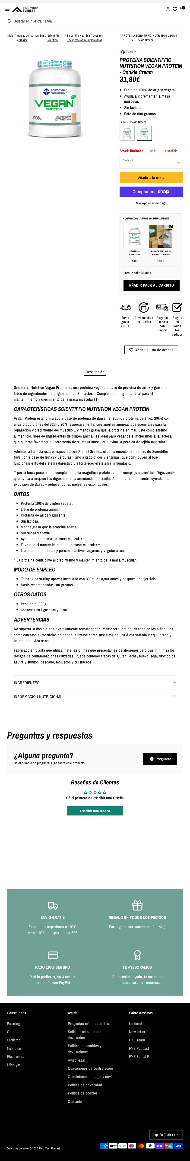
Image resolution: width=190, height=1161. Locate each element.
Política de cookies (83, 1093)
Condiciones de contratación (90, 1068)
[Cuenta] (168, 8)
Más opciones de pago (151, 203)
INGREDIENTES (26, 682)
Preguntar (163, 758)
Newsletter (137, 1031)
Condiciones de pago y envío (91, 1076)
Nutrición (14, 1048)
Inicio (10, 36)
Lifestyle (13, 1064)
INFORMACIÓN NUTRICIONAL (38, 696)
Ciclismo (13, 1040)
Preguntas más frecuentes (88, 1023)
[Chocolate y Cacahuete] (127, 133)
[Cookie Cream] (144, 133)
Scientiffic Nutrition (54, 38)
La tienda (136, 1023)
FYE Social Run (141, 1056)
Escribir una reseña (95, 810)
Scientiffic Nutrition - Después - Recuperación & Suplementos (85, 38)
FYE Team (137, 1040)
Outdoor (13, 1031)
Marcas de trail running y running (30, 38)
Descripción (95, 371)
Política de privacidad (85, 1085)
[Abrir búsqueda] (9, 21)
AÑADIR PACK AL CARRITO (151, 285)
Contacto (75, 1101)
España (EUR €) (164, 1134)
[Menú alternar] (7, 9)
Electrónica (16, 1056)
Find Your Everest (49, 1148)
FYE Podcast (139, 1048)
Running (13, 1023)
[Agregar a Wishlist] (151, 350)
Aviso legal (76, 1060)
